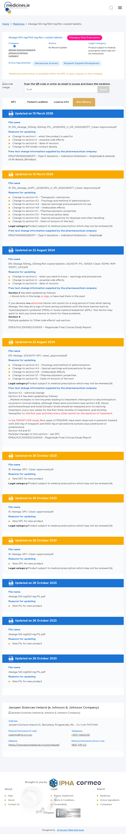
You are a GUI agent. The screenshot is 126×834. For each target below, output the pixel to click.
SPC (13, 102)
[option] (46, 63)
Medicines (18, 24)
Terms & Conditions (64, 800)
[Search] (111, 7)
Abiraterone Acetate (46, 63)
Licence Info (61, 102)
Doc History (84, 102)
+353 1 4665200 (80, 735)
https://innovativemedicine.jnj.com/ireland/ (34, 745)
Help (10, 796)
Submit (103, 89)
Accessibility (60, 804)
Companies (106, 804)
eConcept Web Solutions (70, 830)
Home (5, 24)
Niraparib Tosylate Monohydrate (81, 63)
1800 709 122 (79, 745)
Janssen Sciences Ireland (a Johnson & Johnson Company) (21, 53)
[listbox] (67, 63)
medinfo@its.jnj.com (20, 735)
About (11, 800)
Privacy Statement (63, 796)
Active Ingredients (109, 800)
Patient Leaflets (37, 102)
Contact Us (14, 804)
